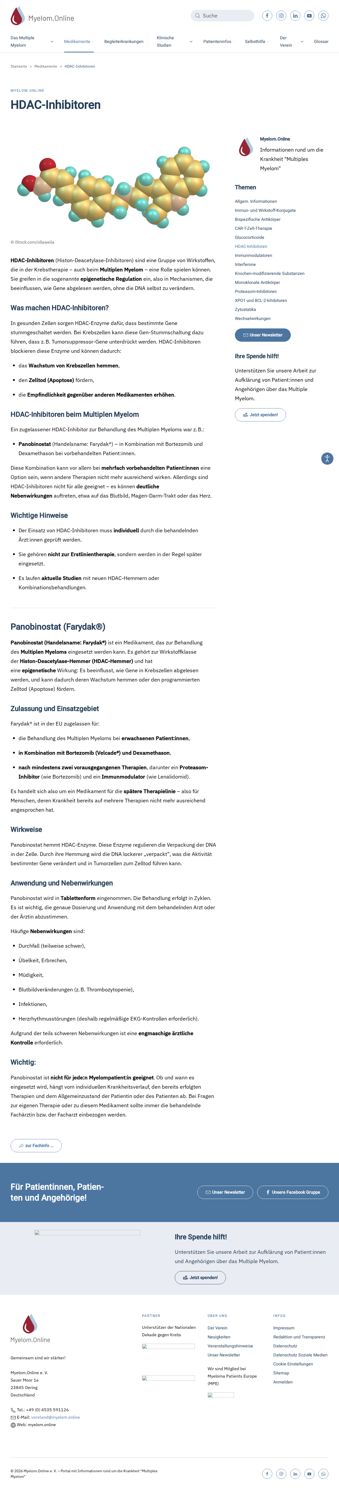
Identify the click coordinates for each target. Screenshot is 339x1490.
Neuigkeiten (219, 1337)
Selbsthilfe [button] (255, 41)
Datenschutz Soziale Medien (300, 1355)
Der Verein (218, 1328)
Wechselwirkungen (253, 318)
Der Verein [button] (286, 42)
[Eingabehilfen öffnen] (327, 458)
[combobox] (222, 15)
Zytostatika (245, 309)
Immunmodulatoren (253, 255)
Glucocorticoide (249, 237)
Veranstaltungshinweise (230, 1346)
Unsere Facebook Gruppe (296, 1192)
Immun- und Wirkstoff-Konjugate (265, 210)
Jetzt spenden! (264, 415)
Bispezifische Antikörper (257, 219)
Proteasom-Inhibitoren (256, 291)
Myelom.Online (27, 90)
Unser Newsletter (266, 335)
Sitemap (281, 1373)
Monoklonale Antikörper (257, 282)
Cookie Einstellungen (293, 1364)
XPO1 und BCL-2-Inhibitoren (261, 300)
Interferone (245, 264)
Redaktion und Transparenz (299, 1337)
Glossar (321, 41)
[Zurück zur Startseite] (42, 15)
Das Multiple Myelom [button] (22, 42)
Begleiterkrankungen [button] (124, 41)
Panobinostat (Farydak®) (58, 627)
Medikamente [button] (77, 41)
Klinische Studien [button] (165, 42)
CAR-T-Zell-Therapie (253, 228)
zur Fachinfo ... (39, 1145)
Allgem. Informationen (256, 201)
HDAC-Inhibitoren (251, 246)
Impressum (284, 1328)
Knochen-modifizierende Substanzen (270, 273)
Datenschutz (285, 1346)
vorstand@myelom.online (55, 1417)
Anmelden (283, 1382)
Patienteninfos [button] (217, 41)
